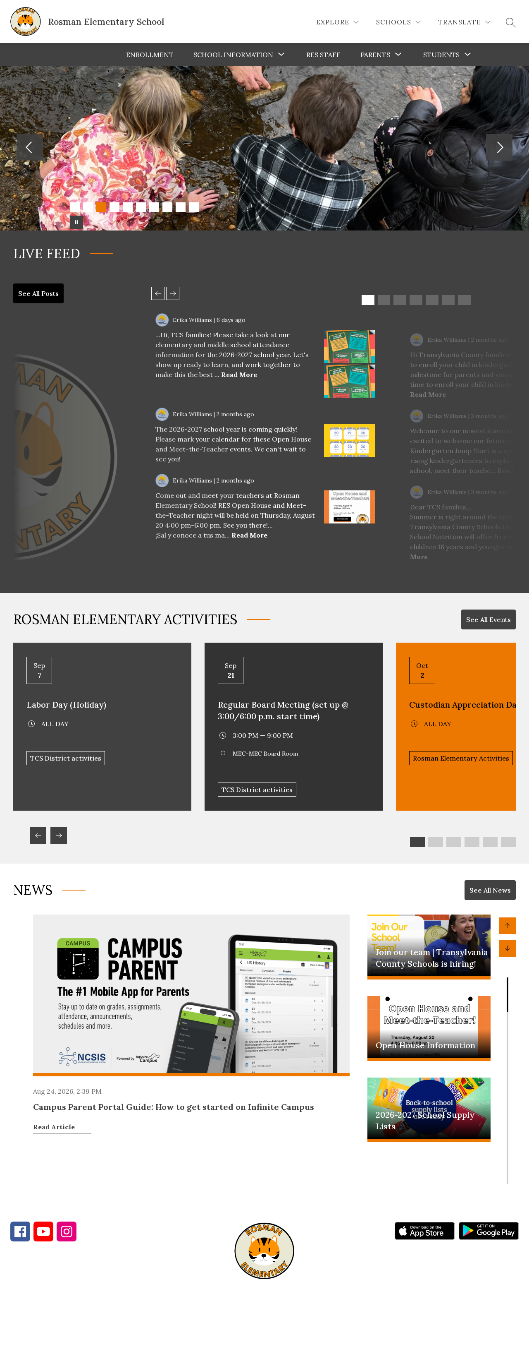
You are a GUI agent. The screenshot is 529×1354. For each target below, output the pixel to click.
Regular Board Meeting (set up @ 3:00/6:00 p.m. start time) (283, 710)
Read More (239, 374)
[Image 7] (154, 207)
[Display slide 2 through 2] (384, 300)
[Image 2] (88, 207)
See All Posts (38, 293)
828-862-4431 (83, 1301)
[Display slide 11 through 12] (508, 842)
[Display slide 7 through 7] (464, 300)
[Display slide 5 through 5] (432, 300)
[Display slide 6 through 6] (448, 300)
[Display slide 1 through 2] (417, 842)
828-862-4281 (156, 1301)
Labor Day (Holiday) (66, 704)
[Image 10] (194, 207)
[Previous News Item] (507, 925)
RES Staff (323, 54)
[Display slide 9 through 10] (490, 842)
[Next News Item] (507, 948)
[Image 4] (114, 207)
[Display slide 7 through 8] (472, 842)
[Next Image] (499, 148)
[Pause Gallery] (76, 222)
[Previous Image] (30, 148)
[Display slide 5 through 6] (453, 842)
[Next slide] (172, 293)
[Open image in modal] (349, 346)
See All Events (488, 619)
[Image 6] (141, 207)
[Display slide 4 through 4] (416, 300)
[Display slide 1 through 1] (368, 300)
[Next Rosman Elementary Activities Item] (58, 835)
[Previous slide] (157, 293)
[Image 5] (128, 207)
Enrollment (150, 54)
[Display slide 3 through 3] (399, 300)
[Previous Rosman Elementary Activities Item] (38, 835)
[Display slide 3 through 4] (435, 842)
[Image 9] (181, 207)
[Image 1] (75, 207)
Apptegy (282, 1342)
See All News (490, 890)
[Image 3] (101, 207)
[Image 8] (167, 207)
